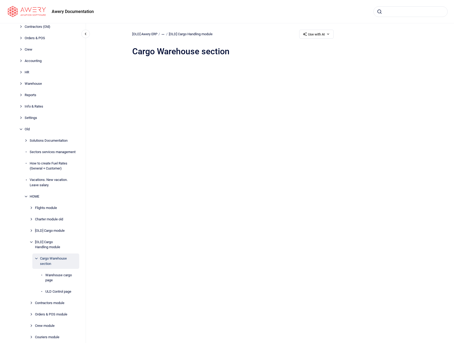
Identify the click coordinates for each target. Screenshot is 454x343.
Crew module (45, 326)
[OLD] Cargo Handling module (47, 244)
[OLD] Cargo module (50, 231)
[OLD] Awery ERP (144, 34)
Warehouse (33, 84)
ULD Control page (58, 291)
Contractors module (49, 303)
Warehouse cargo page (58, 277)
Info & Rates (34, 106)
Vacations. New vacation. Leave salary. (49, 182)
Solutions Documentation (49, 140)
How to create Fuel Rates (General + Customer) (48, 166)
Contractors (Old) (37, 27)
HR (27, 72)
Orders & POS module (51, 314)
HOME (34, 196)
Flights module (46, 208)
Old (27, 129)
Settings (31, 118)
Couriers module (47, 337)
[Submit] (379, 11)
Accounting (33, 61)
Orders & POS (35, 38)
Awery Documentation (73, 11)
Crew (28, 49)
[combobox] (410, 12)
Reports (30, 95)
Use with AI (316, 34)
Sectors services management (53, 152)
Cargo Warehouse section (53, 261)
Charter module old (49, 219)
